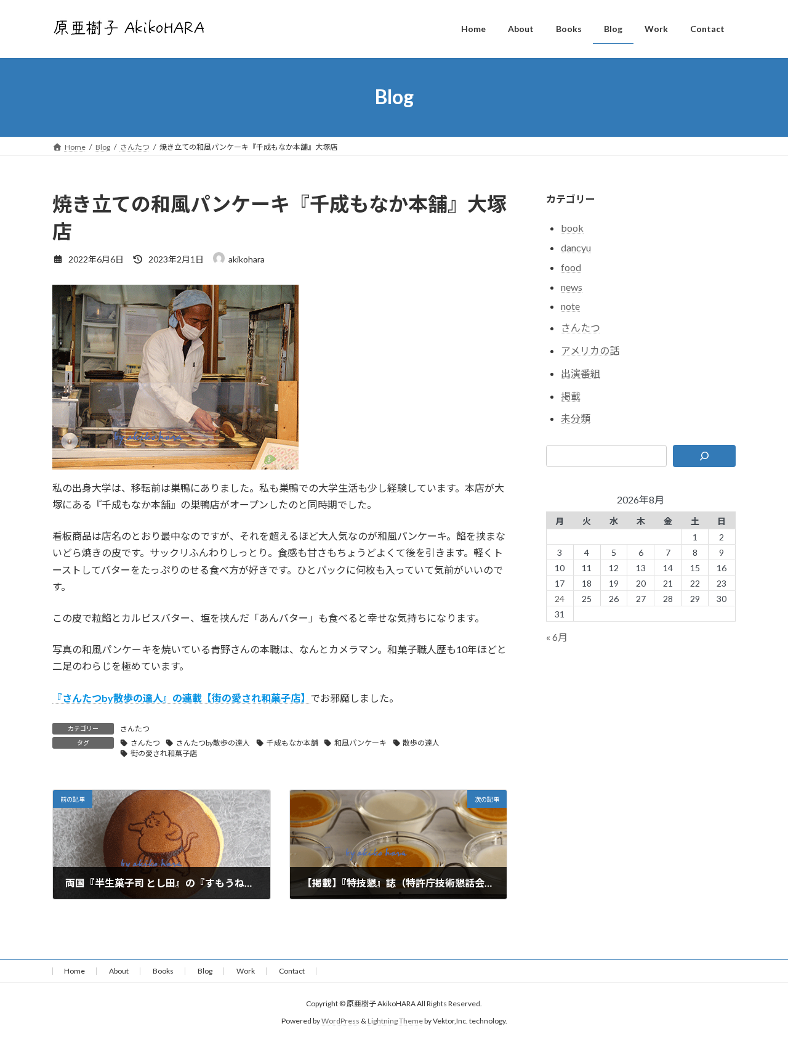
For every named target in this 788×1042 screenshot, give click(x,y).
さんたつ (135, 728)
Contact (292, 970)
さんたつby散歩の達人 (213, 742)
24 (560, 598)
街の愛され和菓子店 (164, 753)
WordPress (340, 1020)
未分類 (575, 418)
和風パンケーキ (360, 742)
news (571, 286)
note (570, 306)
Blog (205, 970)
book (572, 228)
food (571, 266)
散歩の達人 (421, 742)
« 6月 (557, 636)
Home (74, 970)
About (119, 970)
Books (163, 970)
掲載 (571, 395)
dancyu (576, 247)
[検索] (704, 456)
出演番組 (580, 372)
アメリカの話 (590, 350)
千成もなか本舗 (292, 742)
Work (245, 970)
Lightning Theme (395, 1020)
